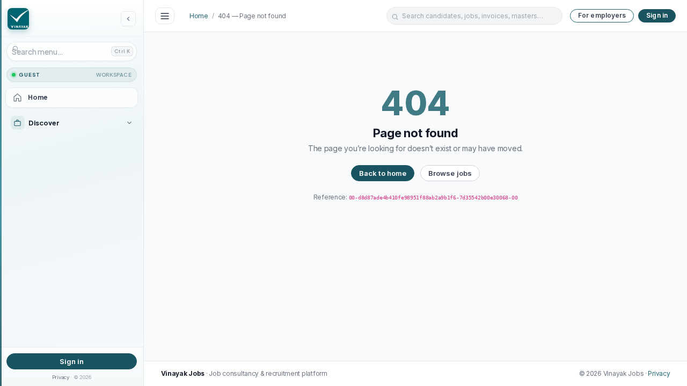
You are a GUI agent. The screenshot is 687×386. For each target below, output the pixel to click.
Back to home (383, 173)
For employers (602, 15)
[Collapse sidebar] (128, 18)
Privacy (60, 377)
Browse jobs (450, 173)
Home (198, 16)
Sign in (72, 361)
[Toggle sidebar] (164, 16)
